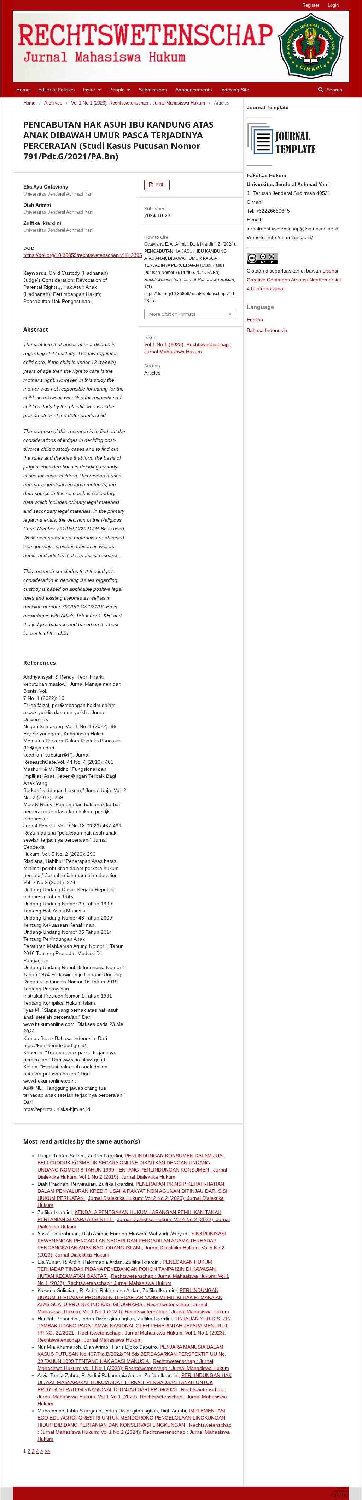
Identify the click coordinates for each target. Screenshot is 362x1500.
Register (310, 5)
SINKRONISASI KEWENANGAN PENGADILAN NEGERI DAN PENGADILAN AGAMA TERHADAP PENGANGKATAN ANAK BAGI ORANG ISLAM (131, 1241)
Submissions (153, 89)
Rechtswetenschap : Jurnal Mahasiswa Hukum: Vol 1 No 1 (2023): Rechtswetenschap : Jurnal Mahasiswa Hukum (132, 1396)
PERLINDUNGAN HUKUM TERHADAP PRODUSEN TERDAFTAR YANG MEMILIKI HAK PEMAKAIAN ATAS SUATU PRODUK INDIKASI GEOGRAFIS (129, 1297)
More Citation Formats (172, 314)
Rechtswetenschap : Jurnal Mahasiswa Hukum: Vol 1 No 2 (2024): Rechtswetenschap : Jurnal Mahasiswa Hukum (134, 1432)
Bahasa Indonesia (267, 330)
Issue (90, 89)
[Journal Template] (282, 156)
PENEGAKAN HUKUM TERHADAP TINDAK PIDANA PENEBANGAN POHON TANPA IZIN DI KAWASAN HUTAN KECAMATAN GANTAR (126, 1269)
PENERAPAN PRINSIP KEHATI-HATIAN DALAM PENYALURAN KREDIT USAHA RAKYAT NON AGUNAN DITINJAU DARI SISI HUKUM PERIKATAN (132, 1191)
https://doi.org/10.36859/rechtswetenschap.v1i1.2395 (82, 255)
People (117, 89)
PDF (159, 184)
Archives (53, 103)
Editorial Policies (56, 89)
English (255, 319)
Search (333, 89)
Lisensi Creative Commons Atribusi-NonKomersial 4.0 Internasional (294, 279)
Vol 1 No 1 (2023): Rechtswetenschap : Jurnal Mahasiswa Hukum (138, 103)
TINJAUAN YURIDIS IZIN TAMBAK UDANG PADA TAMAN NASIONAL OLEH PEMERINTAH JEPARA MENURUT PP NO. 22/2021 (134, 1326)
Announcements (193, 89)
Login (333, 5)
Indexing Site (234, 89)
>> (47, 1451)
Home (23, 89)
